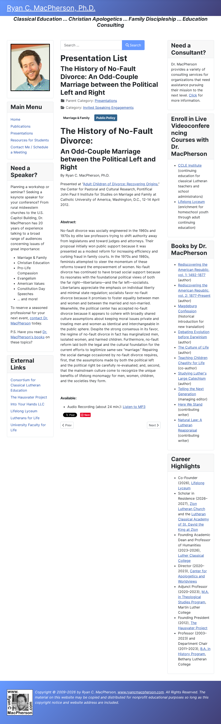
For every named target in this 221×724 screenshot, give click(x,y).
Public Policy (105, 118)
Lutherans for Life (25, 418)
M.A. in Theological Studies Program (193, 597)
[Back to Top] (213, 716)
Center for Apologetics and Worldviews (192, 576)
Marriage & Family (76, 118)
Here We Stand (190, 404)
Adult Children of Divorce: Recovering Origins (120, 184)
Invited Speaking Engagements (108, 107)
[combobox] (91, 45)
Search (135, 45)
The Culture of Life (193, 347)
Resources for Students (30, 140)
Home (15, 119)
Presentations (22, 133)
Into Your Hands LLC (27, 404)
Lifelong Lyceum (24, 411)
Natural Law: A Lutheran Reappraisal (190, 425)
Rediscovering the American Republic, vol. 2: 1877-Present (194, 290)
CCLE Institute (190, 165)
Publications (20, 126)
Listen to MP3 (134, 407)
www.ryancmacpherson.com (141, 692)
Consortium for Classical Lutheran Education (25, 385)
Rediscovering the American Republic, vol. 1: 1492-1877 (193, 269)
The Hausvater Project (29, 397)
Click (193, 95)
